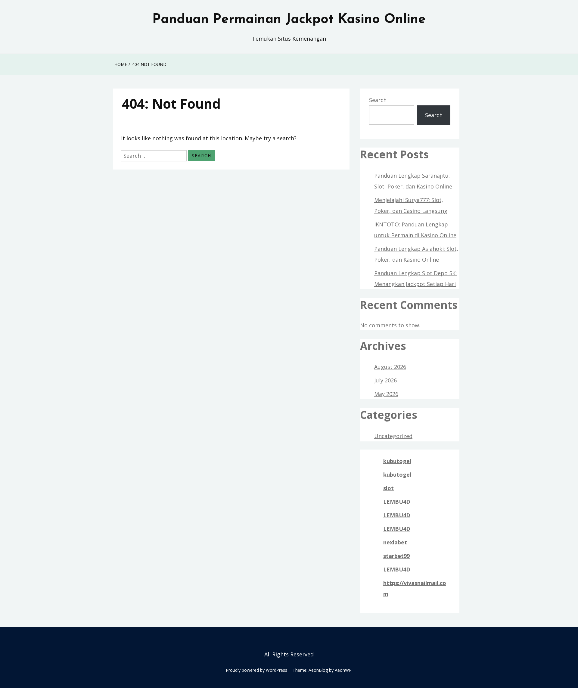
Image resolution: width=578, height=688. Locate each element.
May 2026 (386, 393)
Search (378, 100)
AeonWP (343, 670)
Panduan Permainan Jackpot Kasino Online (289, 19)
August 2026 (390, 366)
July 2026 (385, 380)
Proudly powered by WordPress (256, 670)
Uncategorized (393, 436)
